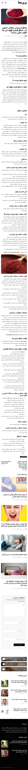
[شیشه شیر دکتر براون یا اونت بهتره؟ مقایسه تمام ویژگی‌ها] (4, 711)
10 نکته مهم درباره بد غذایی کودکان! (6, 463)
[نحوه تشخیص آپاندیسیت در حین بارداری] (14, 543)
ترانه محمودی (22, 499)
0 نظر (6, 36)
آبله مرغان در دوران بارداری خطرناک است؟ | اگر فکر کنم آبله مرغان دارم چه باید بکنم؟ (14, 525)
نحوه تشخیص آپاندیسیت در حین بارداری (14, 554)
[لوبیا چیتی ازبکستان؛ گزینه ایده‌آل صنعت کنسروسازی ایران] (4, 693)
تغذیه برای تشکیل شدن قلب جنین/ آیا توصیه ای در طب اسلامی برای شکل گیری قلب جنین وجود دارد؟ (22, 466)
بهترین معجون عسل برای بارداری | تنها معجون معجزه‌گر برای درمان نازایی (19, 682)
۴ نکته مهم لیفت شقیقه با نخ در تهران (19, 700)
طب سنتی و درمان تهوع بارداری (12, 335)
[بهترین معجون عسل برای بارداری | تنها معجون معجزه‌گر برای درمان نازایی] (4, 683)
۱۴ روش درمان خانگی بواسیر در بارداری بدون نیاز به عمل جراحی (15, 495)
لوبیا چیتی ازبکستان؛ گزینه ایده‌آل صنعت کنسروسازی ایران (19, 691)
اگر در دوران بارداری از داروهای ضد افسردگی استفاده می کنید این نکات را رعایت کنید (15, 583)
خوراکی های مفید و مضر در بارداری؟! (11, 252)
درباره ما (13, 767)
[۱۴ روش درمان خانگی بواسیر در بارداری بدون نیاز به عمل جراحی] (14, 484)
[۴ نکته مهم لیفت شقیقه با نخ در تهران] (4, 702)
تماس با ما (3, 767)
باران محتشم (21, 36)
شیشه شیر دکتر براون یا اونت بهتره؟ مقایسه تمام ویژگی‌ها (20, 709)
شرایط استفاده (15, 732)
